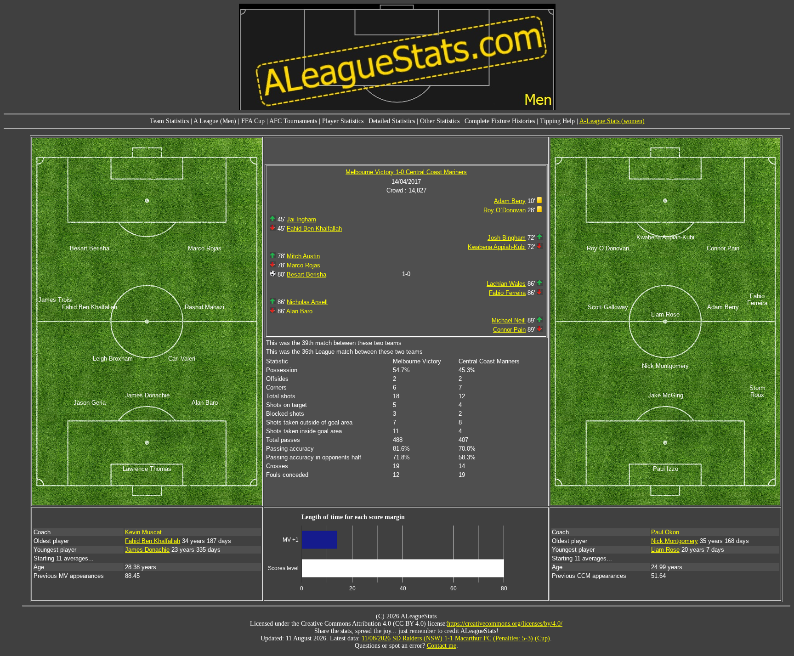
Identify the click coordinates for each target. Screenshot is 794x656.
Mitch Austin (303, 256)
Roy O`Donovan (504, 210)
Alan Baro (299, 311)
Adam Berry (510, 201)
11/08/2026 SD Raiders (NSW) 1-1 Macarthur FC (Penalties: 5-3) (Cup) (456, 638)
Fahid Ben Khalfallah (314, 228)
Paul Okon (665, 532)
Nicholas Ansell (307, 302)
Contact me (441, 645)
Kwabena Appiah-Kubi (497, 246)
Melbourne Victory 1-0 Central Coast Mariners (406, 172)
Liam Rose (665, 549)
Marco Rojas (303, 265)
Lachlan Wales (506, 283)
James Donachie (147, 549)
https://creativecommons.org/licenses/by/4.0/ (504, 623)
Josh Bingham (507, 237)
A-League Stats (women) (612, 121)
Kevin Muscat (143, 532)
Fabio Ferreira (507, 292)
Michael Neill (509, 320)
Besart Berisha (306, 274)
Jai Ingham (301, 219)
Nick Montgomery (674, 540)
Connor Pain (509, 329)
